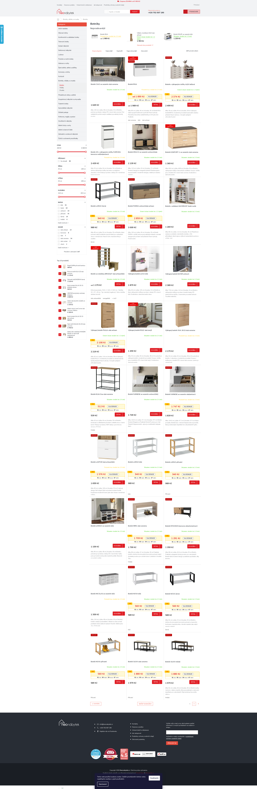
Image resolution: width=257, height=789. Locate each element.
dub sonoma (66, 238)
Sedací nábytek (63, 46)
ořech (64, 244)
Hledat (135, 12)
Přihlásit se (172, 743)
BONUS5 (152, 97)
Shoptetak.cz (150, 773)
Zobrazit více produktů (144, 45)
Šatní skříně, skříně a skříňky (67, 68)
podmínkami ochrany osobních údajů (179, 737)
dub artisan (66, 230)
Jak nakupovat (98, 5)
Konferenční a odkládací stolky (68, 37)
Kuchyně (61, 76)
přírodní (65, 214)
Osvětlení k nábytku (65, 121)
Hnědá (93, 430)
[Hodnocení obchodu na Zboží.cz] (161, 754)
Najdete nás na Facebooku (108, 731)
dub (63, 236)
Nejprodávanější (132, 51)
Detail (156, 105)
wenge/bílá (106, 298)
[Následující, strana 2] (194, 704)
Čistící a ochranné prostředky (68, 138)
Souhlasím (154, 778)
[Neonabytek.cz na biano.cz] (124, 754)
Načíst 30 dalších (145, 704)
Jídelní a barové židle (65, 130)
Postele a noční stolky (65, 59)
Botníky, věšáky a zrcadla (66, 81)
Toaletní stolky (63, 104)
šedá (64, 208)
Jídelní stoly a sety (64, 125)
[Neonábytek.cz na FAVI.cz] (110, 754)
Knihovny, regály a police (66, 117)
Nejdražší (119, 51)
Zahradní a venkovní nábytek (68, 134)
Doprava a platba (69, 5)
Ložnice (61, 55)
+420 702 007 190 (105, 728)
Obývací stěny (63, 33)
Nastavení (103, 784)
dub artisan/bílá (96, 298)
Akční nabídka (63, 29)
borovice (65, 233)
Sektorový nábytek (64, 50)
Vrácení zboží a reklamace (84, 5)
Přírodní (167, 494)
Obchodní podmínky (138, 739)
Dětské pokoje (63, 112)
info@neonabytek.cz (106, 724)
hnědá (64, 219)
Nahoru (97, 704)
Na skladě (66, 161)
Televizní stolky (63, 42)
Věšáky (62, 88)
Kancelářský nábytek (65, 108)
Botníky (62, 85)
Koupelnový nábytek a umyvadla (69, 99)
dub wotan (65, 241)
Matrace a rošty (63, 63)
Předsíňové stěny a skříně (67, 95)
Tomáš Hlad (140, 773)
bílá (64, 205)
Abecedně (144, 51)
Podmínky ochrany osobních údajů (114, 5)
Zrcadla (62, 90)
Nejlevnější (109, 51)
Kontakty (59, 5)
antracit (65, 211)
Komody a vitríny (64, 72)
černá (64, 217)
